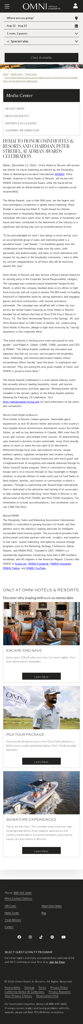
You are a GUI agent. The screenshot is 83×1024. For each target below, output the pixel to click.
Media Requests (17, 115)
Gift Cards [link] (10, 905)
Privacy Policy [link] (59, 987)
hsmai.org (20, 563)
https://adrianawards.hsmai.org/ (21, 401)
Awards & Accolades (20, 123)
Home (5, 74)
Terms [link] (42, 987)
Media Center (17, 74)
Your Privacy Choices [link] (18, 995)
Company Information (22, 130)
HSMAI (59, 174)
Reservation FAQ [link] (47, 995)
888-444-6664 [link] (23, 892)
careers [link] (9, 926)
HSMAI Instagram (60, 563)
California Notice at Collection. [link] (25, 991)
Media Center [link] (12, 912)
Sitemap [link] (29, 987)
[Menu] (7, 6)
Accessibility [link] (12, 987)
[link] (19, 937)
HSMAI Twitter (11, 568)
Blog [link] (44, 912)
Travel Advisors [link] (13, 919)
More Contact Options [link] (18, 898)
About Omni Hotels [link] (52, 905)
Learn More (41, 676)
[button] (75, 5)
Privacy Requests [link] (59, 991)
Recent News (31, 74)
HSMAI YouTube (36, 568)
